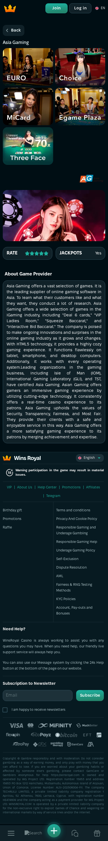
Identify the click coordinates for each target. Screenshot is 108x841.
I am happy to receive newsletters (38, 709)
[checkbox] (6, 710)
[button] (99, 8)
